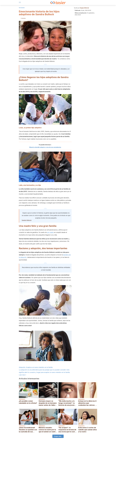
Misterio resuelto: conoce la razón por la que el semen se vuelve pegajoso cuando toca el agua (48, 430)
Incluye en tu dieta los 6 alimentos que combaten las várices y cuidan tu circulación (87, 403)
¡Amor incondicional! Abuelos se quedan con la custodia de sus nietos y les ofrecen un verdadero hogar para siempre (28, 430)
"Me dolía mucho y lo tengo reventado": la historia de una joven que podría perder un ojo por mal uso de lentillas (66, 403)
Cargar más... (58, 436)
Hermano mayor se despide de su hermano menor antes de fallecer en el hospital (48, 403)
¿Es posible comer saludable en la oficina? (28, 402)
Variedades (22, 7)
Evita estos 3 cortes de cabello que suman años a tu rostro (87, 430)
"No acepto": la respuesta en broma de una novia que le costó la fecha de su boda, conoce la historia (67, 430)
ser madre (50, 232)
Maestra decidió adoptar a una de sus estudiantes (45, 147)
